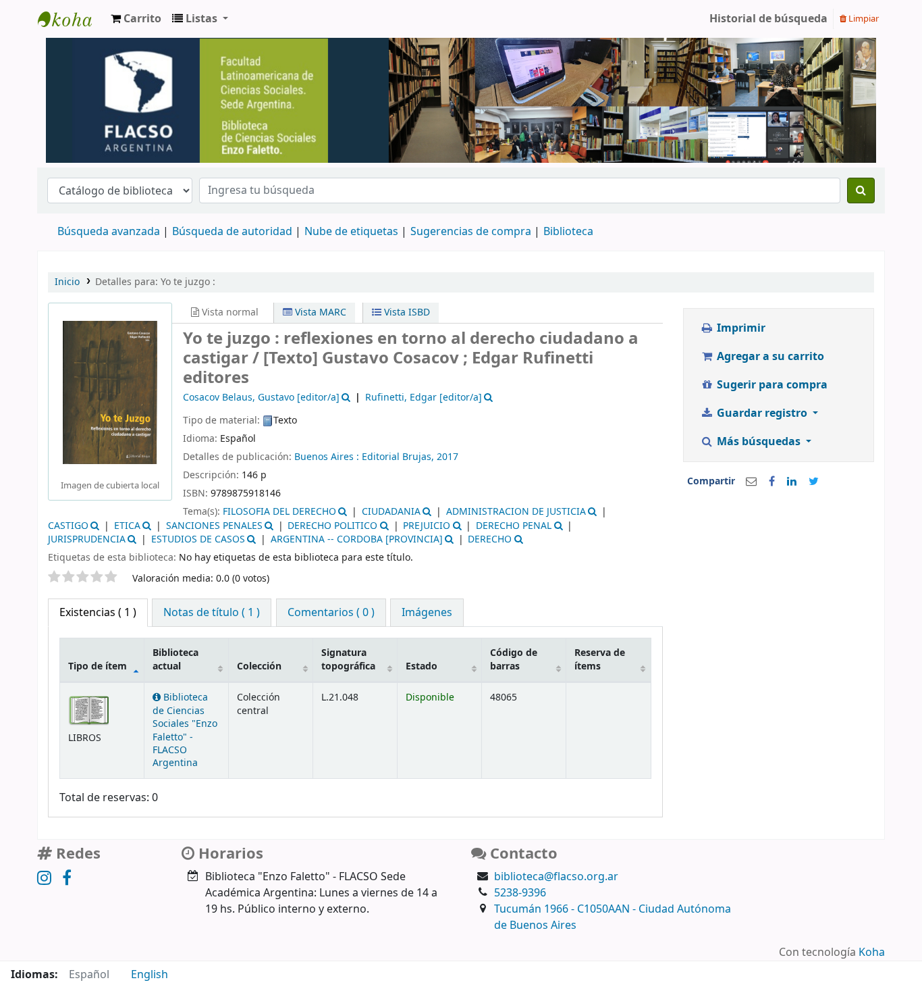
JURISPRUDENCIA (87, 539)
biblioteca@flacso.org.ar (556, 877)
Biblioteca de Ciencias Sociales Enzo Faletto (71, 18)
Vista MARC (319, 312)
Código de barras (513, 659)
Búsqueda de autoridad (232, 232)
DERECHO (490, 539)
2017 (447, 457)
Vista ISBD (405, 312)
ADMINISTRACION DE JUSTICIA (516, 512)
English (149, 975)
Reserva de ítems (599, 659)
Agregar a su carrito (769, 357)
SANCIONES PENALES (214, 526)
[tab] (211, 613)
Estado (421, 666)
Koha (872, 952)
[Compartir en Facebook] (772, 481)
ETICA (127, 526)
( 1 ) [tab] (97, 613)
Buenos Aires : (328, 457)
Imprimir (739, 328)
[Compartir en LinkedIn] (792, 481)
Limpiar (862, 18)
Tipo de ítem (97, 666)
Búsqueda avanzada (108, 232)
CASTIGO (68, 526)
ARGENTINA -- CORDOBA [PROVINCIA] (357, 539)
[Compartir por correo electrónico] (751, 481)
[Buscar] (861, 190)
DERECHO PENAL (513, 526)
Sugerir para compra (771, 385)
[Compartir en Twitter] (814, 481)
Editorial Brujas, (399, 457)
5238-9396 (520, 893)
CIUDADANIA (391, 512)
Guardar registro (762, 413)
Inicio (67, 282)
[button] (136, 18)
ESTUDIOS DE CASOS (198, 539)
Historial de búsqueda (768, 19)
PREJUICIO (426, 526)
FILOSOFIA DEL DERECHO (279, 512)
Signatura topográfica (348, 659)
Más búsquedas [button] (758, 442)
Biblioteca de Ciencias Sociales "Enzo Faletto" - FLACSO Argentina (185, 730)
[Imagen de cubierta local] (110, 392)
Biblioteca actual (175, 659)
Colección (259, 666)
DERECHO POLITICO (332, 526)
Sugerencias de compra (470, 232)
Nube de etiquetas (351, 232)
